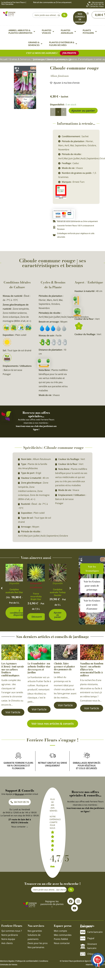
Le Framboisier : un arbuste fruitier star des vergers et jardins (39, 668)
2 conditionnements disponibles (19, 612)
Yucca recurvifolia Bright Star (36, 596)
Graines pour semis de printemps (50, 59)
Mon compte (60, 930)
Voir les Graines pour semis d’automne (92, 604)
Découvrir (37, 616)
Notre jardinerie (9, 934)
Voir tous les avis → (52, 866)
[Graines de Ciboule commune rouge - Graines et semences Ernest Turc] (25, 87)
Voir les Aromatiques (92, 568)
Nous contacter (62, 943)
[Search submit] (64, 15)
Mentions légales (7, 961)
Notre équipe (8, 939)
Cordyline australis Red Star (14, 591)
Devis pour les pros (38, 943)
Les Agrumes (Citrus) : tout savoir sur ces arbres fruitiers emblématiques (12, 669)
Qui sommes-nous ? (11, 930)
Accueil (3, 59)
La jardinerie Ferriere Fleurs (13, 2)
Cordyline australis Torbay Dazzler (58, 592)
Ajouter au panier (83, 110)
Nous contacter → (19, 826)
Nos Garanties (7, 4)
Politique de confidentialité (26, 961)
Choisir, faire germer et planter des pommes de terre (64, 668)
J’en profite (69, 53)
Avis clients (7, 943)
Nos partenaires (36, 947)
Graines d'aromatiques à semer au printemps (69, 59)
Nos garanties (35, 930)
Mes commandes (63, 934)
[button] (1, 588)
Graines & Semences (20, 59)
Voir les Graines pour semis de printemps (92, 585)
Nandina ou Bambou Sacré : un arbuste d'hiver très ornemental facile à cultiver (91, 669)
